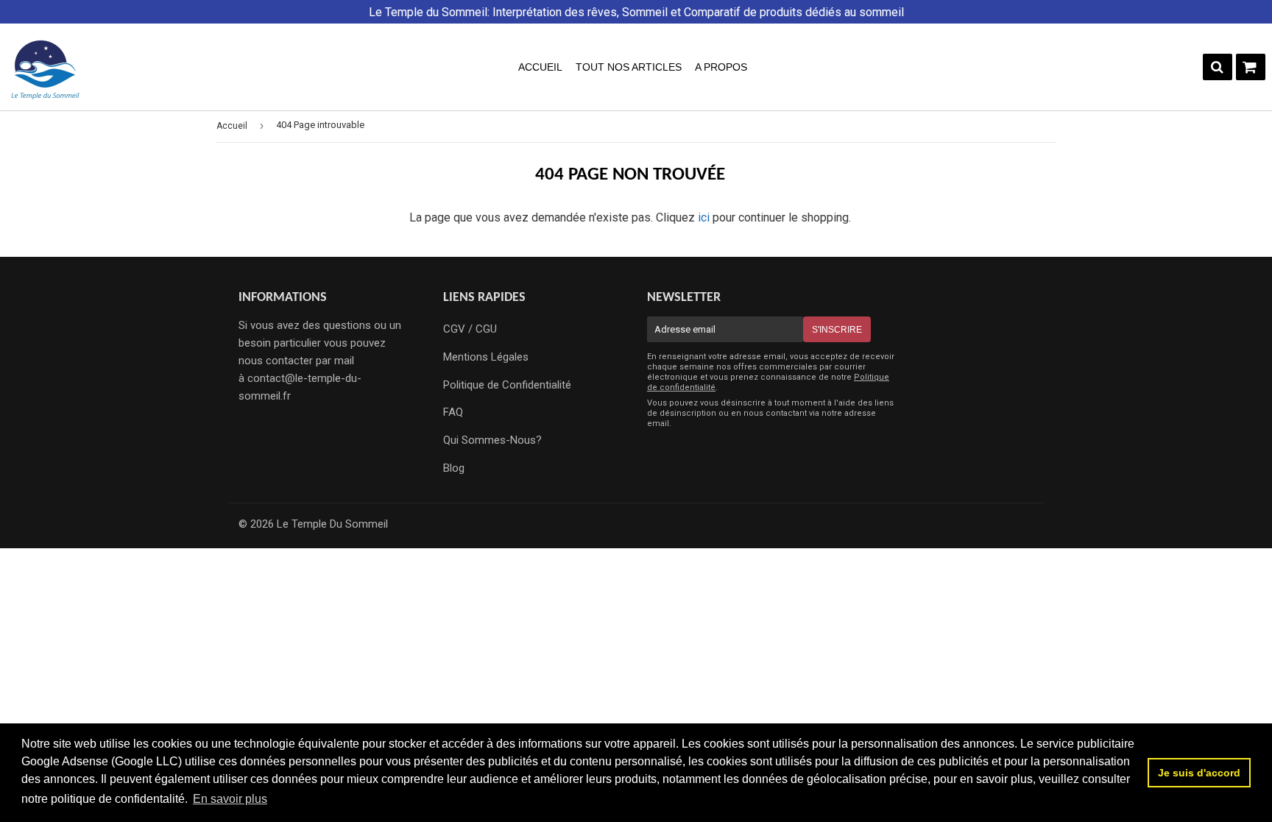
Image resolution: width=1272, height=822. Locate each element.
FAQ (453, 412)
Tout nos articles (629, 67)
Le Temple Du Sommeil (332, 524)
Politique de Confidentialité (507, 384)
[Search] (1217, 67)
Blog (453, 468)
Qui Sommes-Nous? (492, 440)
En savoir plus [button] (230, 799)
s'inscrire (837, 330)
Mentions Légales (486, 357)
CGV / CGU (470, 329)
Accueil (540, 67)
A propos (721, 67)
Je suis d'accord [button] (1199, 773)
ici (704, 217)
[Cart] (1250, 67)
